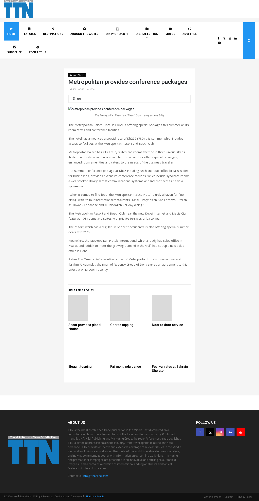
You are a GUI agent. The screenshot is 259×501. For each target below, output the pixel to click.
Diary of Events (117, 34)
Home (11, 34)
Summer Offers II (77, 75)
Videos (170, 34)
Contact (228, 497)
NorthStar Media (95, 496)
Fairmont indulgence (125, 367)
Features (29, 34)
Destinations (53, 34)
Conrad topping (121, 325)
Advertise (190, 34)
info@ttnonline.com (95, 475)
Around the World (84, 34)
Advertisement (212, 497)
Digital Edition (147, 34)
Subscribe (14, 52)
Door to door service (167, 325)
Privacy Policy (244, 497)
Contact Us (37, 52)
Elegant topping (80, 367)
